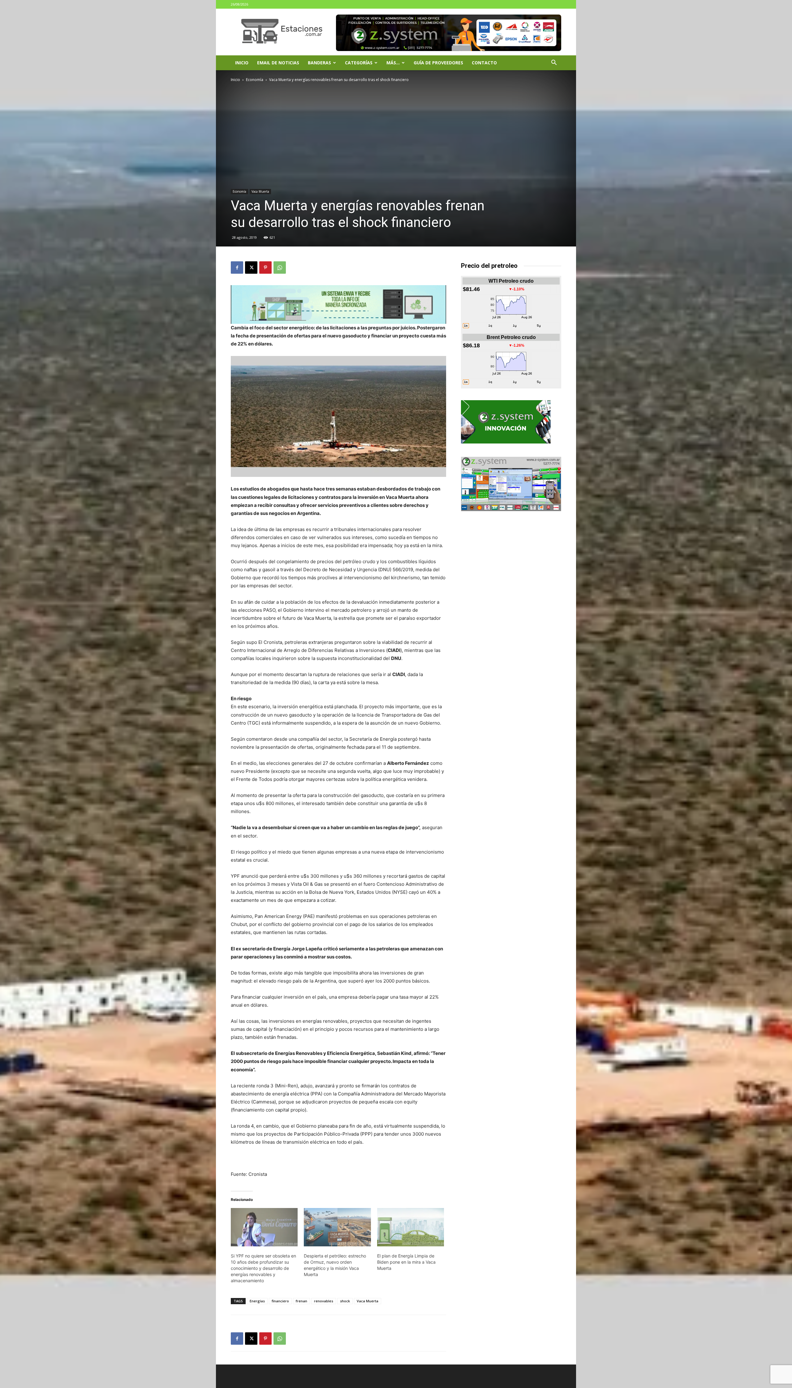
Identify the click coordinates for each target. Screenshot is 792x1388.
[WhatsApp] (279, 267)
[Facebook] (237, 267)
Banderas (319, 63)
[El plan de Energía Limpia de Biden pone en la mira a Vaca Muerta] (410, 1227)
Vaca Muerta (260, 191)
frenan (301, 1301)
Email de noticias (278, 63)
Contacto (484, 63)
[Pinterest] (265, 267)
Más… (393, 63)
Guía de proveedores (438, 63)
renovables (323, 1301)
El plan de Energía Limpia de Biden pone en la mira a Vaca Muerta (406, 1262)
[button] (553, 63)
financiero (280, 1301)
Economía (254, 79)
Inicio (241, 63)
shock (345, 1301)
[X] (251, 267)
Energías (257, 1301)
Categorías (358, 63)
